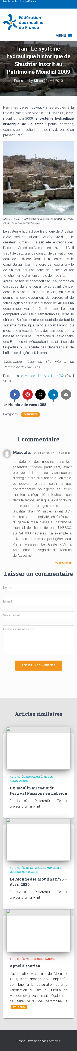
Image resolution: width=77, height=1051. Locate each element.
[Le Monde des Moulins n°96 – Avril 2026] (38, 839)
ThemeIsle (54, 1041)
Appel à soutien (25, 965)
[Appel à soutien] (38, 930)
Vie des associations (40, 959)
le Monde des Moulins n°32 (41, 376)
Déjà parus (34, 867)
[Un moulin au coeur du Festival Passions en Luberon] (38, 748)
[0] (15, 394)
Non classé (34, 776)
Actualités (30, 414)
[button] (60, 35)
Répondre (65, 563)
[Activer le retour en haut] (68, 1042)
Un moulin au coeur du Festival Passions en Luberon (38, 790)
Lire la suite (19, 1007)
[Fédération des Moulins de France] (24, 22)
